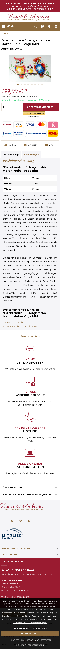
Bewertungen (31, 154)
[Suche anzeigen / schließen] (35, 26)
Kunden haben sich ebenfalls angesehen (27, 494)
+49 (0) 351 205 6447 (30, 427)
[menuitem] (7, 26)
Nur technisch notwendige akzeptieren (31, 640)
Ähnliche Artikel (12, 487)
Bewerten (32, 145)
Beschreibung (11, 154)
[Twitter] (20, 521)
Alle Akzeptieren (30, 634)
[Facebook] (4, 521)
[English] (42, 26)
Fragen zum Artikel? (15, 322)
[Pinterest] (29, 521)
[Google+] (12, 521)
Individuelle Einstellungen (30, 645)
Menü (10, 26)
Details (52, 145)
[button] (34, 114)
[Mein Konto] (49, 26)
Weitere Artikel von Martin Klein (21, 326)
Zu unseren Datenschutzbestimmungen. (30, 623)
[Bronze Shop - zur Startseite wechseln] (30, 16)
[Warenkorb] (56, 26)
